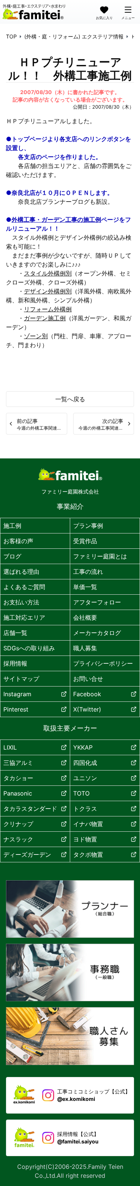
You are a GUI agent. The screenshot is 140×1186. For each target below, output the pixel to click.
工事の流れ (88, 571)
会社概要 (85, 617)
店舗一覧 (15, 632)
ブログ (12, 556)
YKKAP (83, 747)
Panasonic (17, 793)
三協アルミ (18, 762)
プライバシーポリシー (103, 663)
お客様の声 (18, 541)
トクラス (85, 808)
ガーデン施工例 (45, 318)
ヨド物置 (85, 839)
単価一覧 (85, 587)
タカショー (18, 778)
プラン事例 (88, 525)
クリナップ (18, 824)
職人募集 (85, 648)
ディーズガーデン (27, 854)
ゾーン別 (36, 336)
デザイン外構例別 (48, 291)
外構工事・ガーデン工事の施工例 (56, 219)
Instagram (17, 694)
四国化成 (85, 762)
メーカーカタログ (97, 632)
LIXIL (10, 747)
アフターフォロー (97, 602)
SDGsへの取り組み (29, 648)
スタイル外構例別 (48, 273)
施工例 (12, 525)
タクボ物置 (88, 854)
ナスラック (18, 839)
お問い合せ (88, 678)
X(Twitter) (87, 709)
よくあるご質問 (24, 587)
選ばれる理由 (21, 571)
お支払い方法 (21, 602)
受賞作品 (85, 541)
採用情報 (15, 663)
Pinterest (15, 709)
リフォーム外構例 (48, 309)
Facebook (87, 694)
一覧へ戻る (70, 399)
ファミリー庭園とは (100, 556)
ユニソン (85, 778)
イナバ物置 (88, 824)
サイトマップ (21, 678)
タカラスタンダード (30, 808)
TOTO (81, 793)
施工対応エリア (24, 617)
